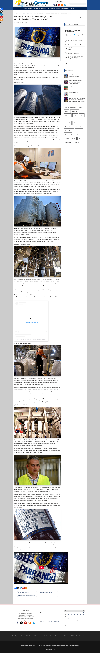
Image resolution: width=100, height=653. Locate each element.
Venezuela (76, 142)
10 (68, 617)
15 (83, 617)
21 (80, 619)
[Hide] (0, 22)
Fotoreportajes (65, 8)
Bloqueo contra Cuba (70, 107)
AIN (71, 636)
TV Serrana (37, 636)
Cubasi (81, 636)
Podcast (58, 8)
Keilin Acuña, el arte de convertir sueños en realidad (76, 41)
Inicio (25, 8)
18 (71, 619)
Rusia (73, 138)
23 (65, 621)
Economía (30, 24)
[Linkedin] (21, 588)
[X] (18, 588)
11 (71, 617)
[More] (26, 588)
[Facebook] (15, 588)
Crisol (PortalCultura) (45, 636)
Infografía (52, 8)
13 (77, 617)
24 (68, 621)
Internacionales (45, 8)
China (66, 111)
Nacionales (37, 8)
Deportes (67, 119)
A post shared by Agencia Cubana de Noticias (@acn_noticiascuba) (31, 339)
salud (80, 138)
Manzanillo (30, 8)
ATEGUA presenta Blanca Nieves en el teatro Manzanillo (75, 52)
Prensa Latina (76, 636)
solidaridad (68, 142)
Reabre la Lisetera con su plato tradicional (50, 617)
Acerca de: (72, 8)
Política (67, 138)
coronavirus (74, 111)
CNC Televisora (30, 636)
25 (71, 621)
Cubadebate (67, 636)
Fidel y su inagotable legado (74, 44)
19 (74, 619)
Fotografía (78, 127)
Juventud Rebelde (55, 636)
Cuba (75, 115)
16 (65, 619)
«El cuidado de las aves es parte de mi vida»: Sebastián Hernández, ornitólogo (75, 57)
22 (83, 619)
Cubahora (86, 636)
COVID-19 (67, 115)
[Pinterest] (23, 588)
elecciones (76, 123)
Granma (61, 636)
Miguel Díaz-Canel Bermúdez (72, 135)
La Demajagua (23, 636)
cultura (81, 115)
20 (77, 619)
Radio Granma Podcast (71, 24)
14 (80, 617)
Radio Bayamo (15, 636)
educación (67, 123)
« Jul (65, 627)
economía (75, 119)
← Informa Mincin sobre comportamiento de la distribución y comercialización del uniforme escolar (26, 594)
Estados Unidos (69, 127)
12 (74, 617)
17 (68, 619)
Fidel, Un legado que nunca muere (48, 614)
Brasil (80, 107)
